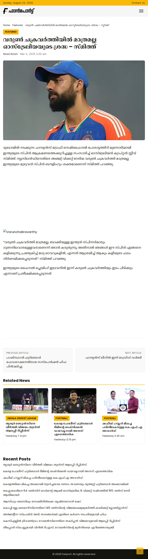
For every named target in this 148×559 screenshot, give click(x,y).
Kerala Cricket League (22, 418)
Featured (17, 25)
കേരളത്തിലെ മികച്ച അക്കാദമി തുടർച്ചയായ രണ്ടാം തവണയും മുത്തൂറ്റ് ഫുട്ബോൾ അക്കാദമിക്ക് (65, 484)
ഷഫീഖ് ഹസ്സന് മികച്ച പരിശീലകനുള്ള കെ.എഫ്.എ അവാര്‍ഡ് (122, 427)
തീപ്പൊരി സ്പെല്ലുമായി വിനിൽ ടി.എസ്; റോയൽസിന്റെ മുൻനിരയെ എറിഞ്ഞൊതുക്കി (58, 527)
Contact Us (138, 2)
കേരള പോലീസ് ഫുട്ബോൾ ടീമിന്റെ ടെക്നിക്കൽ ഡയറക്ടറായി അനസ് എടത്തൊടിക (73, 429)
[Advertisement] (72, 198)
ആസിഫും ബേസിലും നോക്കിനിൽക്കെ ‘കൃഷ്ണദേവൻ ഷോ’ (42, 501)
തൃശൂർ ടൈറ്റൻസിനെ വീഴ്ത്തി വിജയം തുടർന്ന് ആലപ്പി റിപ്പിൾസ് (23, 427)
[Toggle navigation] (141, 11)
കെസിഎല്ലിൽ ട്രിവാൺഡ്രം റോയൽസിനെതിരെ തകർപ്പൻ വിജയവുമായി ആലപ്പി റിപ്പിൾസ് (61, 521)
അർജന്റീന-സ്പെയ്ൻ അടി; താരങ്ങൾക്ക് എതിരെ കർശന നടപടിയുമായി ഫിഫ (55, 514)
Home (6, 25)
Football (62, 418)
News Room (10, 53)
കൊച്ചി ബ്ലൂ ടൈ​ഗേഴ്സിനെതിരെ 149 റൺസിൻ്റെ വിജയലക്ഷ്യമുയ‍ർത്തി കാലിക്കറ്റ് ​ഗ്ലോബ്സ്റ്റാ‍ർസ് (65, 508)
